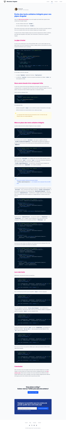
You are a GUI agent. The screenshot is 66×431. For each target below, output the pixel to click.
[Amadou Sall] (16, 8)
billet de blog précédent (24, 19)
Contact (61, 1)
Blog (52, 1)
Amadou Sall (20, 8)
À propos (56, 1)
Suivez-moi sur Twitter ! (33, 392)
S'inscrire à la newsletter (42, 408)
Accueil (48, 1)
